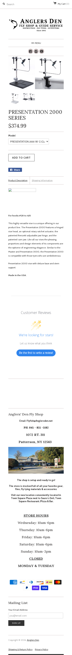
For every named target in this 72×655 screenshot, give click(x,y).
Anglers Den (33, 640)
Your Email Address (18, 609)
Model (12, 135)
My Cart (63, 3)
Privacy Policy (41, 649)
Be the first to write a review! (36, 352)
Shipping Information (42, 180)
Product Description (18, 180)
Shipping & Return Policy (20, 649)
